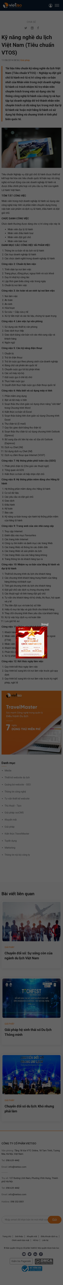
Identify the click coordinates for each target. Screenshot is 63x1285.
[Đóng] (43, 624)
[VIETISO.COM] (31, 642)
